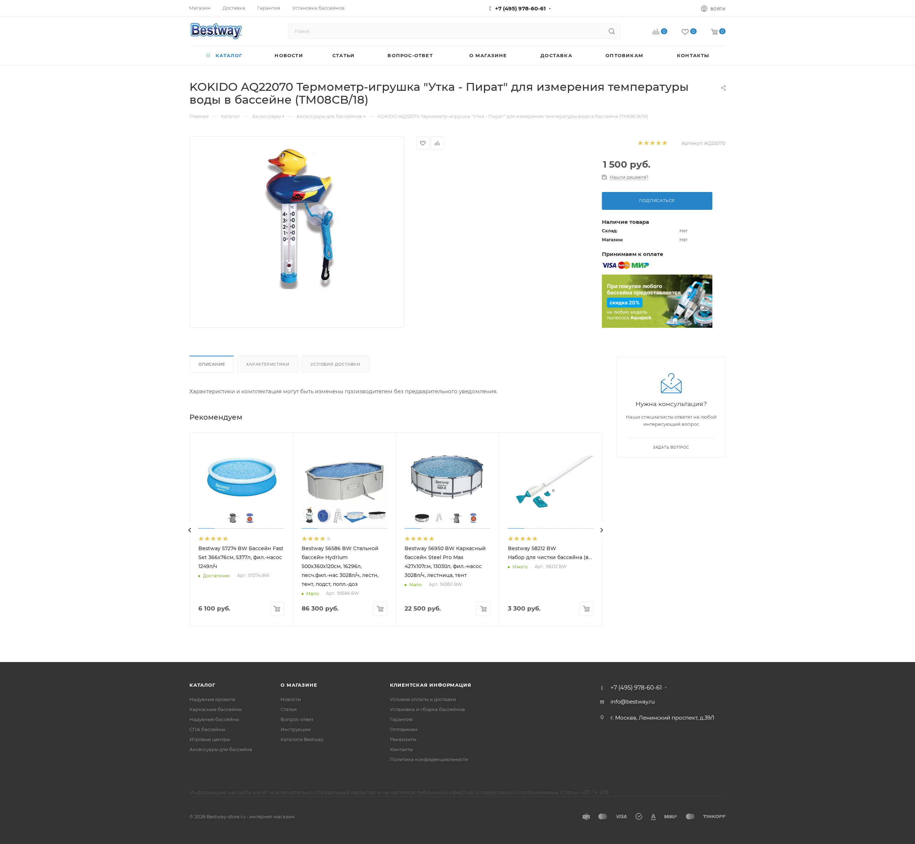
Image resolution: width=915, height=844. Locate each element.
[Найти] (611, 31)
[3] (652, 143)
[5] (664, 143)
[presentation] (190, 530)
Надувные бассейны (214, 719)
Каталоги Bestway (302, 739)
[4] (658, 143)
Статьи (289, 709)
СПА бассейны (207, 729)
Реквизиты (403, 739)
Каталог (202, 685)
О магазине (299, 685)
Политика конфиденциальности (429, 759)
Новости (291, 699)
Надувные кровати (212, 699)
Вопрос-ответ (297, 719)
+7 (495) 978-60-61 (520, 8)
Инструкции (296, 729)
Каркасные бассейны (215, 709)
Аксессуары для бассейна (220, 749)
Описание (211, 364)
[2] (646, 143)
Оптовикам (403, 729)
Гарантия (401, 719)
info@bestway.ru (632, 701)
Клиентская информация (430, 685)
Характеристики (267, 364)
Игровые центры (209, 739)
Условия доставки (335, 364)
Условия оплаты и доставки (423, 699)
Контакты (401, 749)
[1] (640, 143)
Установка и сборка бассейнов (427, 709)
